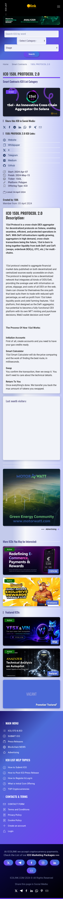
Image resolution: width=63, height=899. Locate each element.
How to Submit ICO (17, 767)
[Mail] (40, 127)
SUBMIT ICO (14, 736)
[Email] (31, 870)
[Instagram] (43, 862)
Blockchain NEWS (16, 747)
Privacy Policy (15, 815)
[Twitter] (4, 127)
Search (32, 54)
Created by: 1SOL (10, 199)
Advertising (51, 529)
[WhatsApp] (24, 127)
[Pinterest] (30, 127)
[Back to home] (31, 6)
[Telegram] (14, 127)
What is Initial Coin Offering (21, 783)
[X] (8, 862)
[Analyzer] (31, 20)
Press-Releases (15, 741)
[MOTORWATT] (31, 497)
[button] (58, 6)
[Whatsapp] (36, 890)
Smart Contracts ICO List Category (20, 81)
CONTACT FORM (16, 804)
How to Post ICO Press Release (23, 772)
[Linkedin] (31, 890)
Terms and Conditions (18, 809)
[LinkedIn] (19, 127)
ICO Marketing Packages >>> (43, 855)
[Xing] (35, 127)
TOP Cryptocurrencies (18, 789)
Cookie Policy (15, 820)
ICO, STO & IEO (15, 730)
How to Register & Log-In (20, 778)
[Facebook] (9, 127)
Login (10, 831)
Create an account (17, 825)
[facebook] (26, 890)
